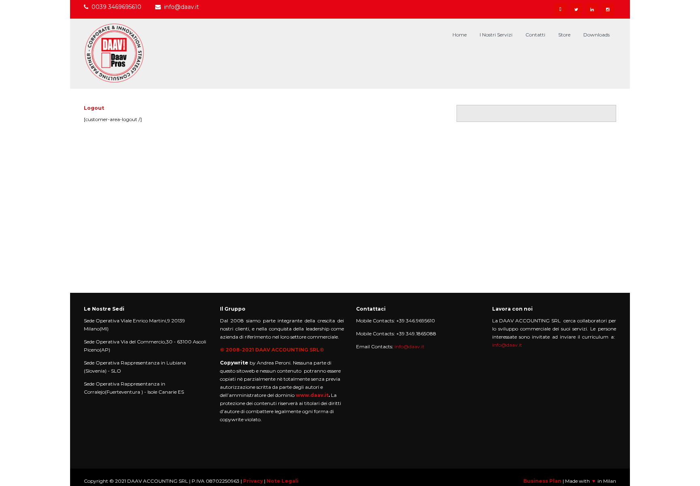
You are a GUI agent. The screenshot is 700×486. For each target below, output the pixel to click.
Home (459, 35)
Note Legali (283, 481)
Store (564, 35)
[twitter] (576, 9)
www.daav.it (312, 395)
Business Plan (542, 481)
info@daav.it (181, 7)
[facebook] (561, 9)
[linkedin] (592, 9)
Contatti (535, 35)
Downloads (596, 35)
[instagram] (608, 9)
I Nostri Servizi (496, 35)
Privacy (253, 481)
